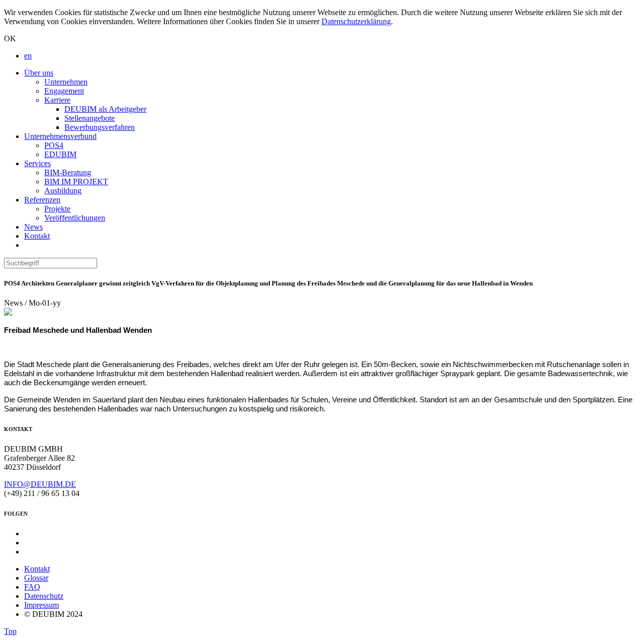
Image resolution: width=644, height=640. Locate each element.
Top (10, 631)
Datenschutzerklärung (356, 21)
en (28, 55)
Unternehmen (66, 82)
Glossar (36, 578)
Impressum (41, 605)
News (33, 227)
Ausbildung (63, 190)
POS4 (53, 145)
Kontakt (37, 236)
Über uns (38, 72)
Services (37, 163)
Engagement (64, 91)
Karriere (57, 100)
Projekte (57, 208)
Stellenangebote (89, 118)
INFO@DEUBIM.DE (40, 484)
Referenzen (42, 199)
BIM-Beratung (67, 172)
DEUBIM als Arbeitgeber (105, 109)
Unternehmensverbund (60, 136)
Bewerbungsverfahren (99, 127)
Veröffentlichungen (74, 218)
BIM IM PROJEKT (76, 181)
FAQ (32, 587)
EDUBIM (60, 154)
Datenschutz (43, 596)
